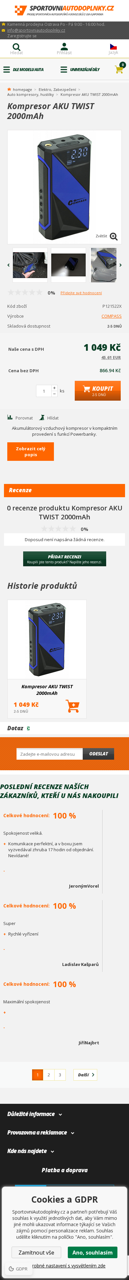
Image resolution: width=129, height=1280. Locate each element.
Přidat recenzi (64, 559)
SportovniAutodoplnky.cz (64, 10)
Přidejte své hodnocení (81, 292)
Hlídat (53, 418)
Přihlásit (64, 53)
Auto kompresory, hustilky (30, 94)
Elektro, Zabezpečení (57, 89)
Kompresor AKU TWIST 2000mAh (47, 689)
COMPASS (112, 316)
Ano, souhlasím (92, 1252)
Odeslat (98, 754)
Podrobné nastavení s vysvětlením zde (64, 1265)
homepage (22, 89)
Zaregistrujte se (22, 36)
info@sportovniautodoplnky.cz (36, 30)
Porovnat (24, 418)
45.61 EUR (111, 357)
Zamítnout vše (36, 1252)
